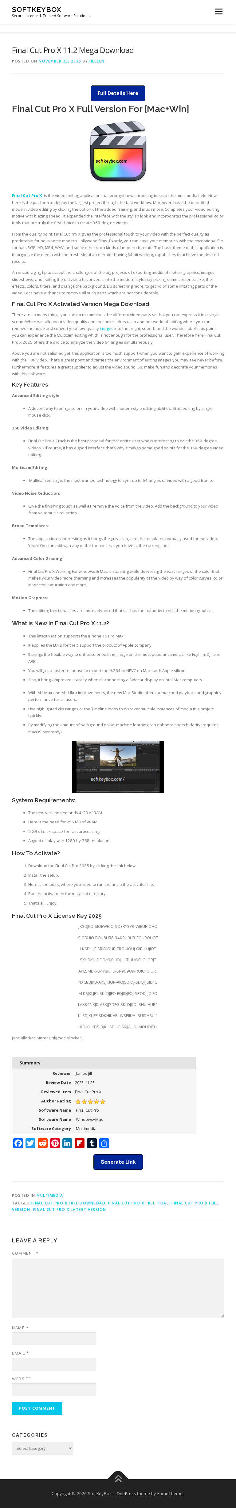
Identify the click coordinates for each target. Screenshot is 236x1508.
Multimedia (50, 1195)
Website (21, 1378)
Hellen (97, 61)
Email (20, 1353)
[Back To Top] (118, 1479)
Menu (218, 11)
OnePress (126, 1493)
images (106, 328)
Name (20, 1327)
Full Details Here (118, 93)
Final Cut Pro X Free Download (68, 1203)
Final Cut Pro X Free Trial (138, 1203)
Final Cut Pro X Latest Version (69, 1209)
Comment (25, 1253)
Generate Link (118, 1161)
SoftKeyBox (36, 9)
